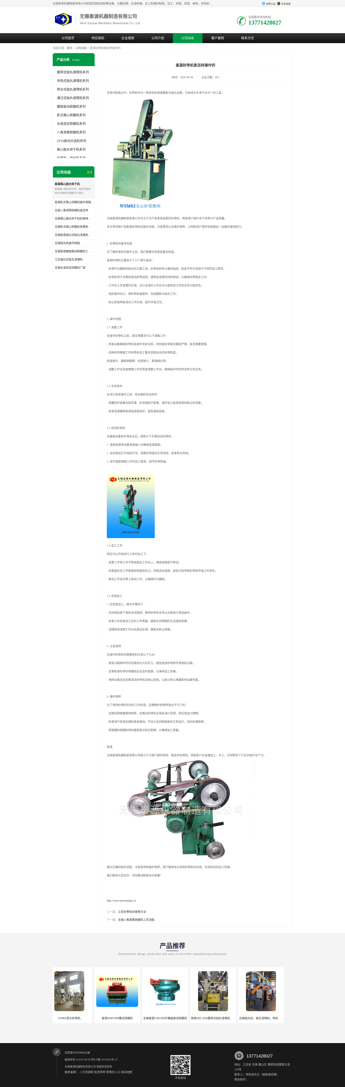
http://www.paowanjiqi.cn (121, 900)
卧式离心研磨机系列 (71, 115)
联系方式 (247, 38)
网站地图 (126, 1072)
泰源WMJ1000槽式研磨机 (75, 1018)
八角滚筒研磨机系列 (71, 132)
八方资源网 (86, 1072)
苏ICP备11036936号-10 (104, 1059)
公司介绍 (157, 38)
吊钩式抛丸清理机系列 (73, 80)
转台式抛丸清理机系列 (73, 89)
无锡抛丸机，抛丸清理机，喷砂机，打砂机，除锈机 (229, 1018)
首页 (69, 48)
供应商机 (97, 38)
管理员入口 (113, 1072)
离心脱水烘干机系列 (71, 149)
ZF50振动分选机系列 (71, 141)
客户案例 (217, 38)
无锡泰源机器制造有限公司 (80, 1066)
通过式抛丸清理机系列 (73, 98)
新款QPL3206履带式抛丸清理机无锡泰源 (175, 1018)
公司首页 (67, 38)
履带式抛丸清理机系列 (73, 72)
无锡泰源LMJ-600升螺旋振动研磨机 (124, 1018)
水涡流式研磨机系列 (71, 123)
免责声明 (99, 1072)
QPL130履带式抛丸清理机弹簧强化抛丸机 (271, 1018)
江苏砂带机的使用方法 (132, 911)
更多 (89, 172)
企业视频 (127, 38)
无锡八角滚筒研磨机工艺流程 (136, 919)
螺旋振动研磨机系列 (71, 106)
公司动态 (187, 38)
